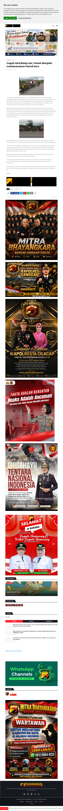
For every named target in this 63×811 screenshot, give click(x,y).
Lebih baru (9, 197)
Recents (31, 621)
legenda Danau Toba (13, 592)
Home (31, 803)
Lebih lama (53, 197)
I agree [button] (6, 18)
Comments (49, 621)
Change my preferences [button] (24, 18)
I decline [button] (13, 18)
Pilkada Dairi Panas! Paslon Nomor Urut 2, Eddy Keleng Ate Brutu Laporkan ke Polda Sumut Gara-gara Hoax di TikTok (35, 625)
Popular (14, 621)
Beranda (9, 60)
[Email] (31, 193)
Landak (16, 189)
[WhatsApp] (28, 193)
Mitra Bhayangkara (27, 799)
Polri (20, 189)
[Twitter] (21, 193)
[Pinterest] (24, 193)
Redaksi (22, 801)
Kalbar (13, 60)
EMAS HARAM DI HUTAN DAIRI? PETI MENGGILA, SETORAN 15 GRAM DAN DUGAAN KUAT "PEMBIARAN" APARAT (34, 632)
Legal (36, 801)
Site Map (7, 617)
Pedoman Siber (29, 801)
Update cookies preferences (13, 651)
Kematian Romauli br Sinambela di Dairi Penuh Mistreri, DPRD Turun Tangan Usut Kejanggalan (34, 638)
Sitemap (41, 801)
